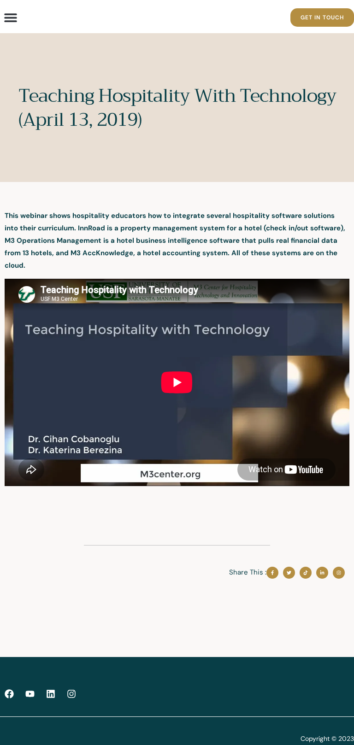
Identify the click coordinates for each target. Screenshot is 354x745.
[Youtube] (30, 694)
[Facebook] (9, 694)
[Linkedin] (50, 694)
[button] (10, 17)
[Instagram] (71, 694)
